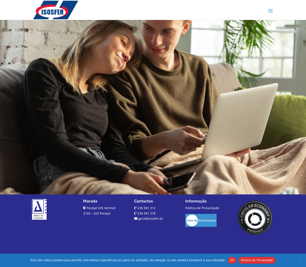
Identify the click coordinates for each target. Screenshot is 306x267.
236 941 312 (146, 208)
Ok (232, 260)
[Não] (300, 260)
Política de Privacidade (202, 208)
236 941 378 (146, 213)
